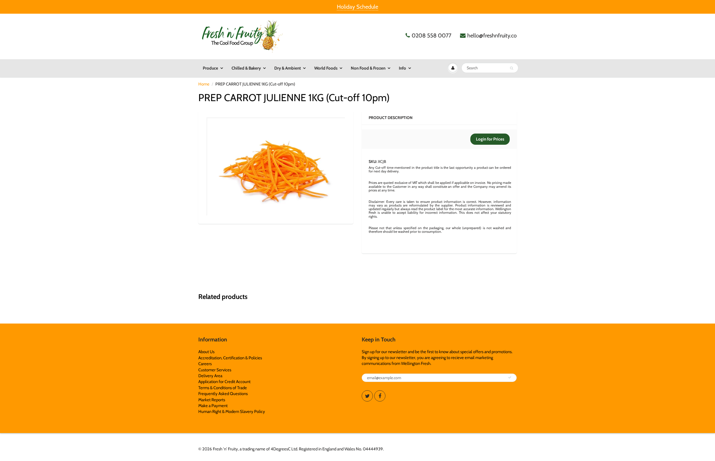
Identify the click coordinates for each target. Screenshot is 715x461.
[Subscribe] (510, 377)
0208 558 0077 (431, 35)
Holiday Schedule (357, 6)
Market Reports (211, 399)
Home (203, 84)
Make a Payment (213, 405)
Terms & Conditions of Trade (222, 387)
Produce (210, 68)
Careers (205, 363)
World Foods (325, 68)
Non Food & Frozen (368, 68)
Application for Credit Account (224, 381)
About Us (206, 351)
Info (402, 68)
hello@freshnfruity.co (492, 35)
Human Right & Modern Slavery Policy (231, 411)
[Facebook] (379, 395)
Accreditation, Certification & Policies (230, 357)
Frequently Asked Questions (223, 393)
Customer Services (214, 369)
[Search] (511, 68)
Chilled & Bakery (246, 68)
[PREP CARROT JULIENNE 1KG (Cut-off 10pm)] (275, 166)
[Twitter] (367, 395)
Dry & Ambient (287, 68)
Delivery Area (210, 375)
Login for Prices (490, 139)
